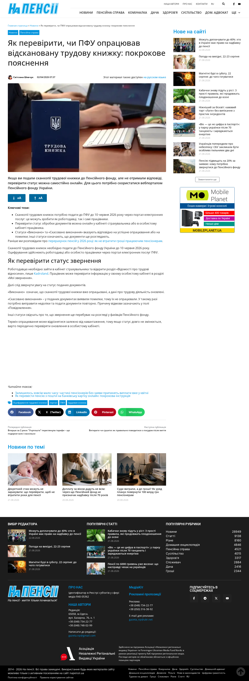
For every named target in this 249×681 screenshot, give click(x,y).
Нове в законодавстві (188, 672)
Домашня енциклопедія (142, 672)
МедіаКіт (136, 587)
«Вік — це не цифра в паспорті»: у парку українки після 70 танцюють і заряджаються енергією (219, 129)
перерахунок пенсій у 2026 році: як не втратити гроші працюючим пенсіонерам (105, 241)
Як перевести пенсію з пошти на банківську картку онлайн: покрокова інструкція (72, 396)
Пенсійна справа (110, 13)
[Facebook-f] (234, 4)
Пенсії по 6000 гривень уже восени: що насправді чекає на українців (133, 565)
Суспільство (191, 13)
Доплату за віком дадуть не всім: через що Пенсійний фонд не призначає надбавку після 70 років (85, 492)
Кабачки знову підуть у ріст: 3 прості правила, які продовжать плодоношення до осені (219, 94)
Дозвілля (161, 672)
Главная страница (18, 25)
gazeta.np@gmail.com (82, 635)
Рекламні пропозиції (145, 594)
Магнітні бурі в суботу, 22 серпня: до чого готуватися (216, 75)
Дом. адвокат (216, 13)
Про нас (187, 4)
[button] (21, 412)
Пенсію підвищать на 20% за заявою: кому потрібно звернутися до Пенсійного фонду (219, 164)
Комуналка (137, 13)
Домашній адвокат (215, 669)
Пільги (171, 672)
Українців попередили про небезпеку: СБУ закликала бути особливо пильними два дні (219, 147)
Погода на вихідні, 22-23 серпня (219, 56)
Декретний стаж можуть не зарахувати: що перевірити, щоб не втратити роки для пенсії (31, 492)
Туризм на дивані (138, 676)
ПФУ (62, 402)
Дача (155, 13)
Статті (181, 676)
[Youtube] (239, 4)
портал (53, 402)
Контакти (201, 4)
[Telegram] (205, 598)
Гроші (153, 676)
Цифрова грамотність (213, 672)
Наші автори (171, 4)
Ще (234, 13)
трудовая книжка (77, 402)
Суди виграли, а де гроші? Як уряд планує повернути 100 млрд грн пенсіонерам (139, 492)
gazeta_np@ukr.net (141, 619)
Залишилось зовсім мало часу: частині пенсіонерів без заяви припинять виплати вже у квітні (81, 393)
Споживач (163, 676)
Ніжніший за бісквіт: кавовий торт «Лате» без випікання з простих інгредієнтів (217, 111)
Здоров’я (170, 13)
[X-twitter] (216, 598)
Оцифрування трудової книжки (30, 402)
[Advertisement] (87, 356)
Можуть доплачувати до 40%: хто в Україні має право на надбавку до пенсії (220, 43)
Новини (86, 13)
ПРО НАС (76, 587)
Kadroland (41, 274)
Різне (173, 676)
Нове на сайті (189, 32)
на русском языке (154, 77)
